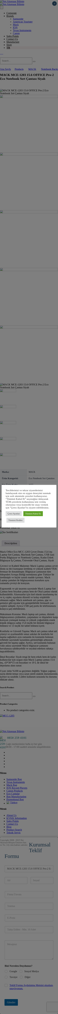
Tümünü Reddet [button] (15, 520)
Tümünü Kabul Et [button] (33, 513)
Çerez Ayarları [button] (14, 513)
